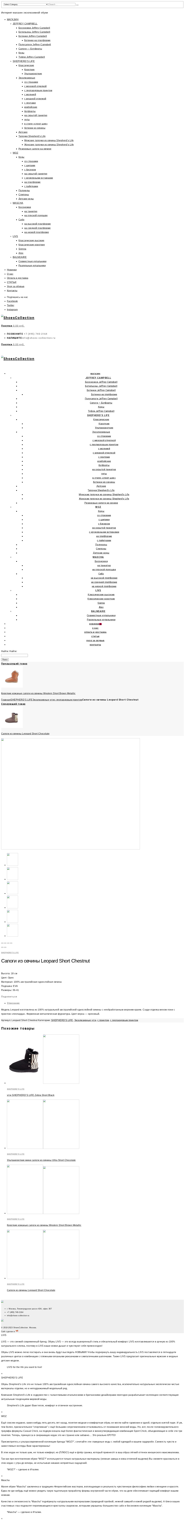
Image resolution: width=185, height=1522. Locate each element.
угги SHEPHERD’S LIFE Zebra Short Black (30, 1095)
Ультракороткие (33, 73)
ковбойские (30, 107)
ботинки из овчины (34, 128)
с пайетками (31, 186)
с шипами (29, 165)
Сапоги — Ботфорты (30, 49)
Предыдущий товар (14, 663)
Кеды (21, 53)
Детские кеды (26, 199)
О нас (10, 274)
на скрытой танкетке (35, 115)
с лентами (30, 103)
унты (27, 119)
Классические (26, 65)
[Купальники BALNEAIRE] (2, 1321)
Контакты (12, 290)
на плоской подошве (36, 215)
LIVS (15, 236)
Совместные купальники (32, 261)
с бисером (30, 169)
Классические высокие (31, 240)
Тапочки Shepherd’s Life (32, 136)
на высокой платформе (37, 224)
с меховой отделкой (35, 86)
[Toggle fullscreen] (8, 943)
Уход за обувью (15, 286)
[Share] (5, 943)
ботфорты (30, 111)
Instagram (12, 309)
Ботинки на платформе (37, 40)
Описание (13, 1003)
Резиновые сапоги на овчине (34, 149)
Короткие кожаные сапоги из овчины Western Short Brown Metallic (44, 1225)
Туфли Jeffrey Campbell (31, 57)
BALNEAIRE (20, 257)
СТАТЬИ (11, 282)
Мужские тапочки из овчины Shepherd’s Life (49, 140)
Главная (6, 700)
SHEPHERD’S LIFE (24, 61)
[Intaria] (16, 1331)
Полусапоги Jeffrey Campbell (34, 44)
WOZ (15, 153)
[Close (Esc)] (2, 943)
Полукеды (24, 190)
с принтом (103, 1020)
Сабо (21, 219)
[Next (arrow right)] (5, 947)
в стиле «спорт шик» (36, 124)
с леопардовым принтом (38, 90)
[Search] (77, 5)
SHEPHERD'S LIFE (21, 700)
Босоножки (24, 207)
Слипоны (23, 194)
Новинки (12, 270)
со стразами (31, 82)
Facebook (12, 301)
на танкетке (30, 211)
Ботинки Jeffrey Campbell (32, 36)
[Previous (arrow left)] (2, 947)
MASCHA (18, 203)
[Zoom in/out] (11, 943)
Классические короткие (31, 244)
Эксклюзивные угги (43, 700)
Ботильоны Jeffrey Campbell (34, 32)
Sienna (22, 249)
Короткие (29, 69)
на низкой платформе (36, 232)
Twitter (10, 305)
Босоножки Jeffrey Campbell (34, 28)
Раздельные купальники (32, 265)
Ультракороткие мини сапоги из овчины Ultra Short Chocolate (41, 1160)
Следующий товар (13, 704)
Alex (20, 253)
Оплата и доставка (17, 278)
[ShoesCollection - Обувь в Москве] (17, 318)
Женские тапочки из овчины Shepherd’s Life (49, 144)
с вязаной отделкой (35, 98)
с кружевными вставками (38, 178)
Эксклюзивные (26, 78)
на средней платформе (37, 228)
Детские (22, 132)
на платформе (32, 182)
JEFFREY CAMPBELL (25, 23)
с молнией (30, 94)
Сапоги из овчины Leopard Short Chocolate (31, 1290)
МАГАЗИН (12, 19)
